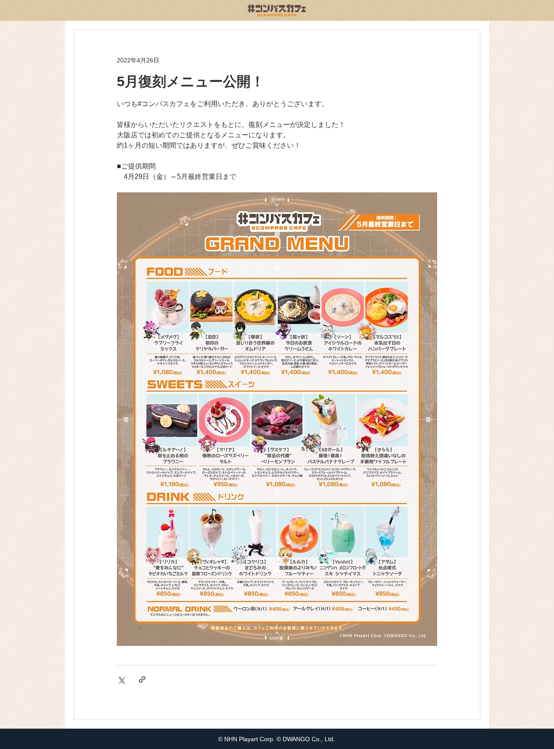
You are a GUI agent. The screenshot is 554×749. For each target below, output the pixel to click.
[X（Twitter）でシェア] (121, 679)
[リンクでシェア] (142, 679)
